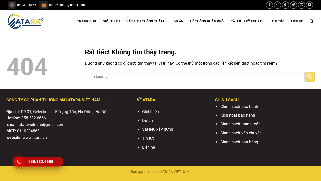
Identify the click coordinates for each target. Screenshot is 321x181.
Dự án (178, 21)
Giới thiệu (150, 111)
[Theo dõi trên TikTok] (285, 5)
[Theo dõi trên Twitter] (293, 5)
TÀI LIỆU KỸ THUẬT (246, 21)
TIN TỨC (278, 21)
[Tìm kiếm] (311, 21)
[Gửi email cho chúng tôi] (301, 5)
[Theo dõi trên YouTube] (309, 5)
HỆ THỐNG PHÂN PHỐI (207, 21)
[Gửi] (310, 76)
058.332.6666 (33, 118)
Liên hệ (148, 147)
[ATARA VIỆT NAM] (33, 21)
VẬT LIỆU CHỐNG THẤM (145, 21)
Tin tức (148, 138)
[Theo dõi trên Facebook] (269, 5)
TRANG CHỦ (86, 21)
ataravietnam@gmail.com (41, 124)
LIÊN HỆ (297, 21)
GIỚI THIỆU (111, 21)
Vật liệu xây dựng (157, 129)
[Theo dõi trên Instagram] (277, 5)
